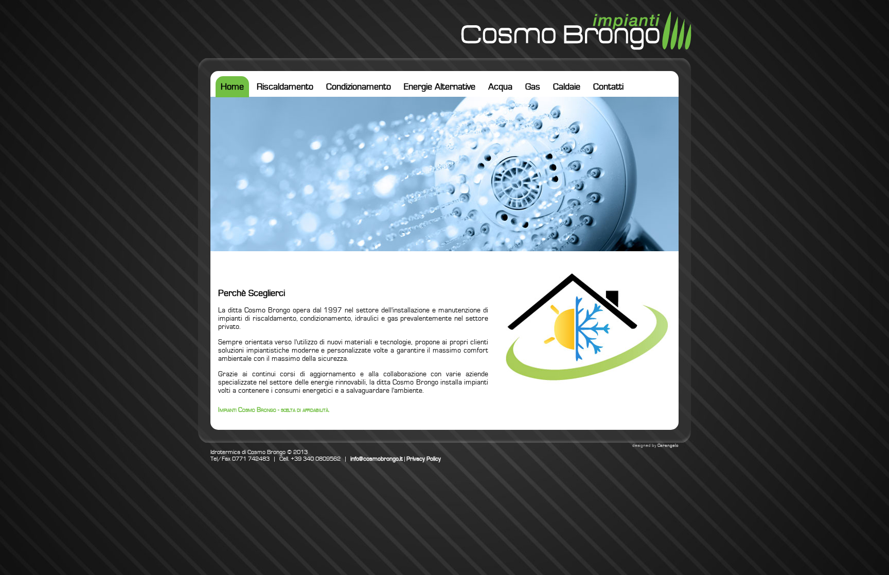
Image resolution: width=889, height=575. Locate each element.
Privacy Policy (423, 459)
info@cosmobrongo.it (376, 459)
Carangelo (668, 445)
